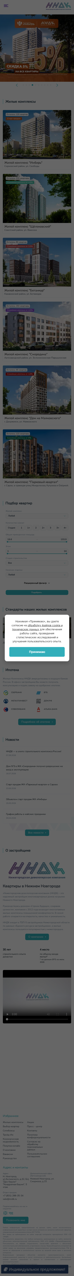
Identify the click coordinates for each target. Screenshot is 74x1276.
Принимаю (37, 652)
